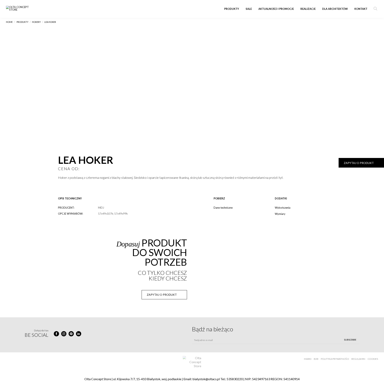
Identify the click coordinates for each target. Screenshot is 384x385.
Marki (307, 358)
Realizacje (308, 8)
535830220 (235, 379)
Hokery (36, 22)
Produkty (231, 8)
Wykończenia (282, 207)
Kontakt (360, 8)
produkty (22, 22)
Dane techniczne (223, 207)
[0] (60, 186)
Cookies (373, 358)
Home (9, 22)
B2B (316, 358)
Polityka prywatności (335, 358)
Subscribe (350, 339)
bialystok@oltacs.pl (206, 379)
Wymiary (280, 213)
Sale (249, 8)
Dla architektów (335, 8)
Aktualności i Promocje (276, 8)
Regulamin (358, 358)
